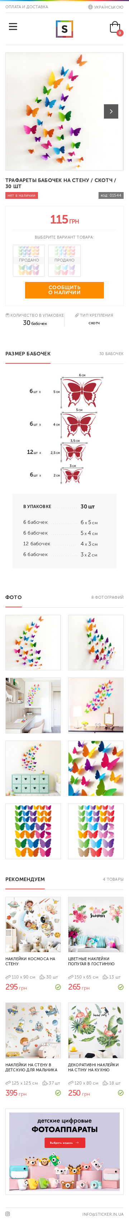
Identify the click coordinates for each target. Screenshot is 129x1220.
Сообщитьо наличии (64, 290)
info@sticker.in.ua (103, 1214)
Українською (109, 7)
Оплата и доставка (26, 7)
